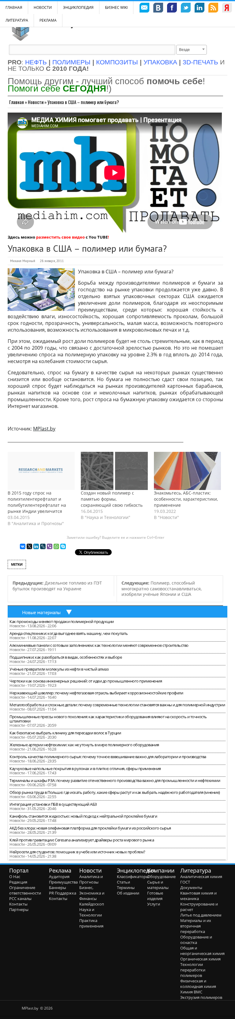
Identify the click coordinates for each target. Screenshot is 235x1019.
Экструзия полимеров (201, 997)
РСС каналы (20, 898)
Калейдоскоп (91, 904)
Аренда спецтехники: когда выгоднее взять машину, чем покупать (68, 633)
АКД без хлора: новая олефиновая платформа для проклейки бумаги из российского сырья (90, 828)
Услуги (153, 904)
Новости (43, 7)
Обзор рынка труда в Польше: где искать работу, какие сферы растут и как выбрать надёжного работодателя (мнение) (114, 792)
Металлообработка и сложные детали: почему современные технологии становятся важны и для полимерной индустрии (117, 705)
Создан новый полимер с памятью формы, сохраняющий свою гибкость (112, 499)
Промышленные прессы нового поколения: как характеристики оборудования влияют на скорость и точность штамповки (108, 719)
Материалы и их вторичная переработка (195, 926)
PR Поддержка (62, 893)
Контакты (18, 904)
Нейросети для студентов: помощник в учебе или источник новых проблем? (77, 852)
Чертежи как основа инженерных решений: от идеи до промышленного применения (85, 681)
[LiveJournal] (43, 546)
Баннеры (57, 887)
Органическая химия (200, 959)
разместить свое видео (60, 237)
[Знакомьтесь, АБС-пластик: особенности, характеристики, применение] (187, 471)
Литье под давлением (201, 915)
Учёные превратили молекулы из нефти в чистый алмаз (58, 669)
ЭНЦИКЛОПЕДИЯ (78, 7)
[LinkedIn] (36, 546)
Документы (191, 887)
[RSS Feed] (213, 8)
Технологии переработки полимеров (192, 970)
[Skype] (63, 546)
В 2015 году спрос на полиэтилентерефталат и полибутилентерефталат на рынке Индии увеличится (37, 502)
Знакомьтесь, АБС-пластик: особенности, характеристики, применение (186, 499)
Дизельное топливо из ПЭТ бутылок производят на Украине (57, 586)
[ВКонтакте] (22, 546)
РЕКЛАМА (48, 20)
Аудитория (59, 876)
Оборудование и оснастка (196, 939)
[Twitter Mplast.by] (186, 8)
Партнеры (18, 909)
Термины (126, 887)
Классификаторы (133, 876)
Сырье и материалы (158, 884)
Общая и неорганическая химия (202, 950)
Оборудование (161, 876)
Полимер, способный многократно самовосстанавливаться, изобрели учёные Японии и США (161, 588)
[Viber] (49, 546)
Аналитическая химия (201, 876)
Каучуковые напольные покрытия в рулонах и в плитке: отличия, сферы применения (85, 768)
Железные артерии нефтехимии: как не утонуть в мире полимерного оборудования (84, 744)
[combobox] (191, 50)
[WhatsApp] (56, 546)
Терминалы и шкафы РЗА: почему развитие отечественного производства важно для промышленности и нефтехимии (114, 780)
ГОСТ (185, 882)
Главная (16, 102)
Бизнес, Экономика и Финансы (91, 893)
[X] (29, 546)
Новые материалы (41, 612)
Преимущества (63, 882)
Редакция (18, 882)
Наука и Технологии (90, 912)
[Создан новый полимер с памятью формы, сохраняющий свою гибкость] (114, 471)
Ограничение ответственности (25, 890)
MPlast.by (44, 428)
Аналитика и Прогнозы (91, 879)
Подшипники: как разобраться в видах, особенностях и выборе (65, 657)
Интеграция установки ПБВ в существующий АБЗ (53, 804)
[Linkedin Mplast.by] (199, 8)
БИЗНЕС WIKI (116, 7)
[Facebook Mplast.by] (172, 8)
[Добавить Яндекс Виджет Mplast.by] (227, 8)
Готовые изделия (155, 895)
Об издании (128, 893)
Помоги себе (57, 88)
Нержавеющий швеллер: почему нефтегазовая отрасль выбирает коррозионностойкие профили (96, 693)
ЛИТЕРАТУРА (17, 20)
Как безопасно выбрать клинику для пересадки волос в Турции (65, 733)
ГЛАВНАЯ (14, 7)
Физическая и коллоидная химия (198, 983)
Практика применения (91, 923)
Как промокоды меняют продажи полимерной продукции (61, 621)
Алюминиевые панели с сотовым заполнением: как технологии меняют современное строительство (98, 645)
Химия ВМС (191, 992)
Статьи (123, 882)
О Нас (14, 876)
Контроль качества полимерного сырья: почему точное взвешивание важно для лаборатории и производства (107, 756)
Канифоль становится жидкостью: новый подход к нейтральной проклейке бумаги (83, 816)
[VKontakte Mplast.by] (158, 8)
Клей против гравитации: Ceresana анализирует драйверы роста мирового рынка (81, 840)
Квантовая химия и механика (198, 895)
